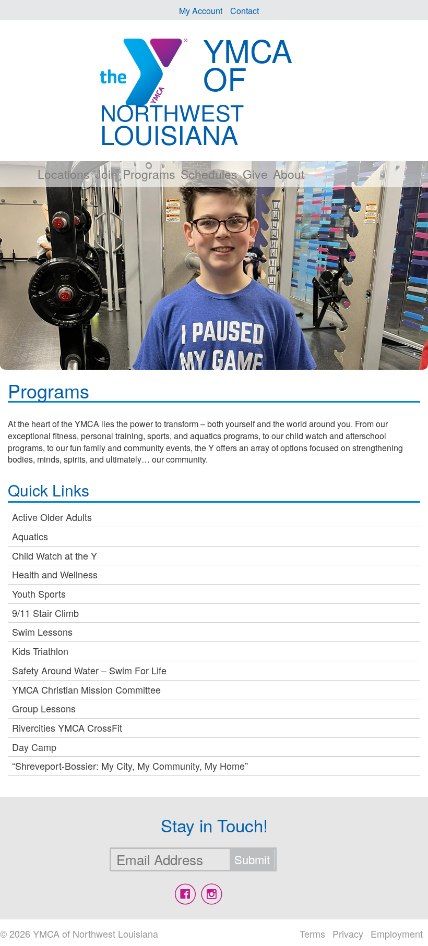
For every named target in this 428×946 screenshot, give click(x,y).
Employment (397, 933)
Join (106, 174)
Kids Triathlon (40, 651)
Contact (244, 11)
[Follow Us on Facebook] (185, 894)
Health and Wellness (55, 574)
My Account (200, 11)
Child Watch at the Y (54, 555)
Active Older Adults (52, 517)
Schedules (209, 174)
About (288, 174)
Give (255, 174)
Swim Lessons (42, 631)
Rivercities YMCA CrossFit (67, 727)
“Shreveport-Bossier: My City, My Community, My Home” (130, 765)
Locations (64, 174)
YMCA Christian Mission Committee (86, 689)
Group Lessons (44, 708)
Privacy (347, 933)
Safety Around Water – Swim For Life (89, 670)
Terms (312, 933)
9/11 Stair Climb (45, 613)
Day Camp (34, 747)
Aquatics (30, 536)
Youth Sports (39, 593)
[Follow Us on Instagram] (211, 894)
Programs (149, 174)
